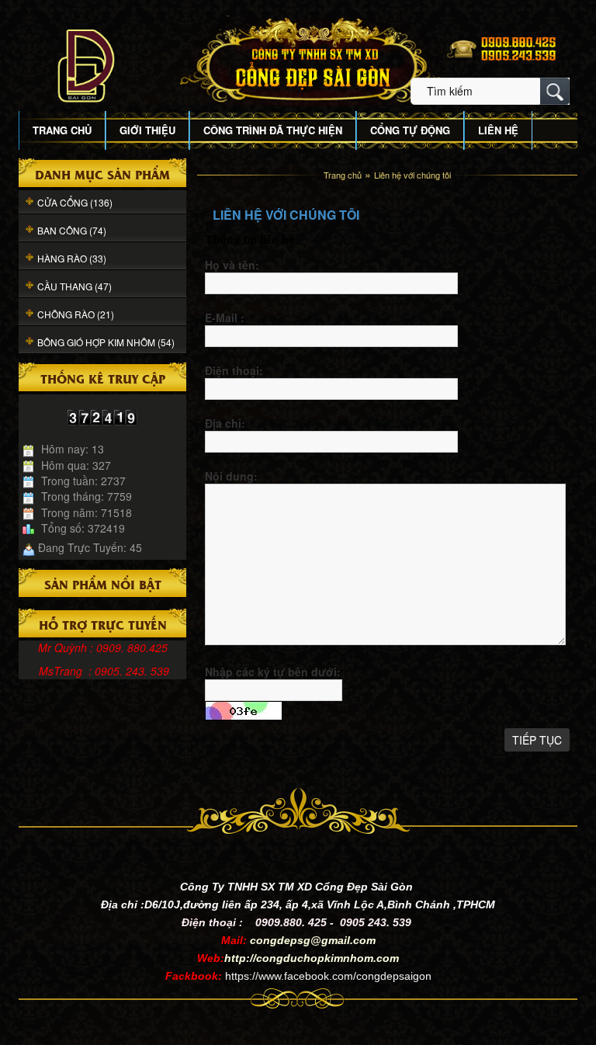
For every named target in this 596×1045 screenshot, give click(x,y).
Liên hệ (498, 130)
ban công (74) (71, 230)
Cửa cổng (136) (75, 202)
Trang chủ (62, 130)
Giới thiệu (147, 130)
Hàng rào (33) (71, 258)
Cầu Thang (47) (74, 286)
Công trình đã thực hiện (272, 130)
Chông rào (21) (75, 314)
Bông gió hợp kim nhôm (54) (106, 342)
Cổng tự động (410, 130)
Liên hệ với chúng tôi (412, 174)
